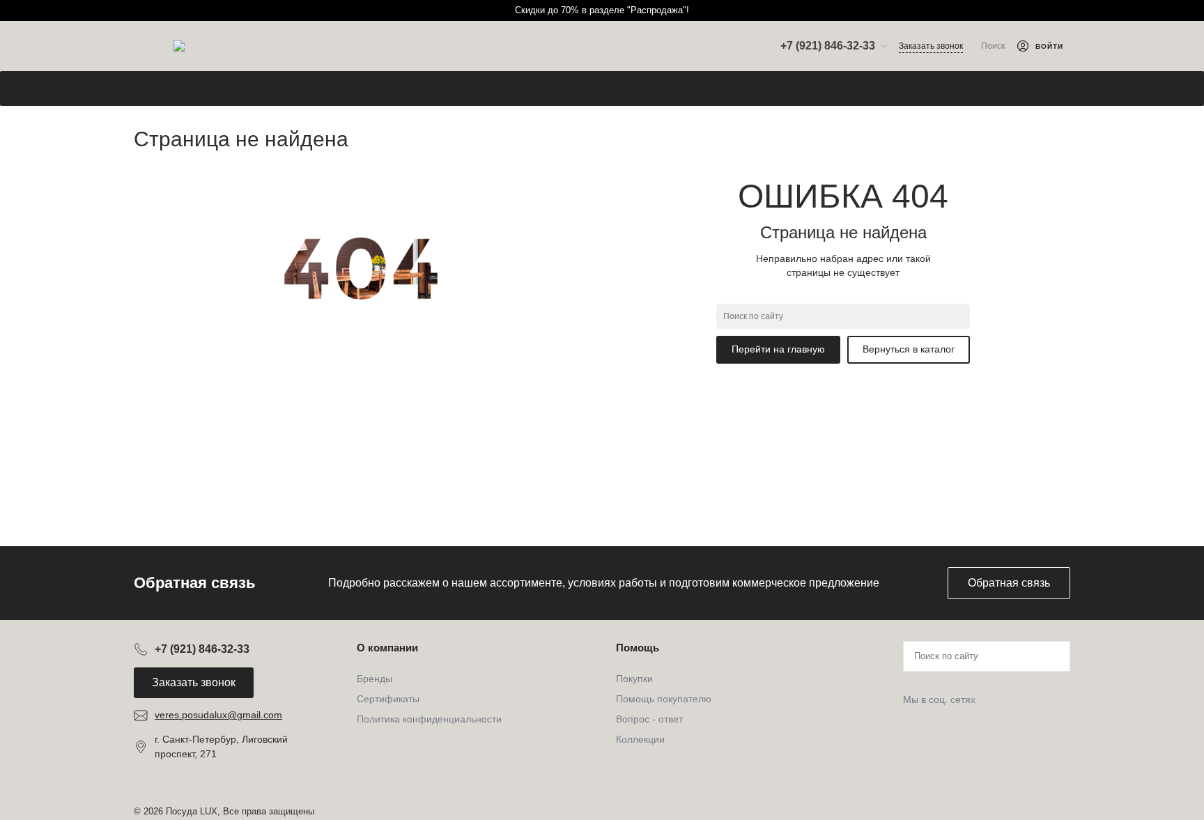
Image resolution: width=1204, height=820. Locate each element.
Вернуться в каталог (909, 349)
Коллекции (640, 739)
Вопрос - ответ (649, 719)
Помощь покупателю (663, 698)
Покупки (634, 678)
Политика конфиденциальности (429, 719)
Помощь (637, 647)
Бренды (374, 678)
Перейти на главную (778, 349)
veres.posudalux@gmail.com (218, 714)
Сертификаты (388, 698)
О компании (387, 647)
